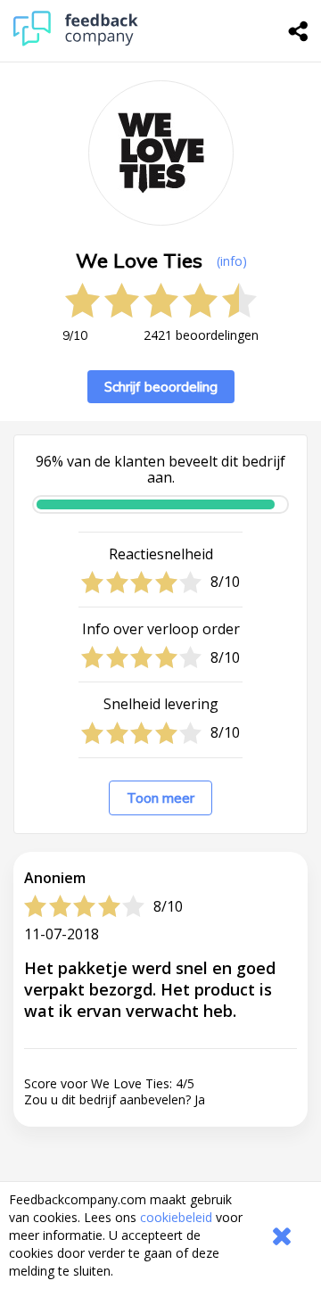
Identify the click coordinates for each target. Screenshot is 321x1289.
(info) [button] (232, 260)
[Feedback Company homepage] (75, 41)
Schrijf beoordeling (161, 386)
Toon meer (160, 797)
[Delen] (298, 31)
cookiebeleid (176, 1217)
